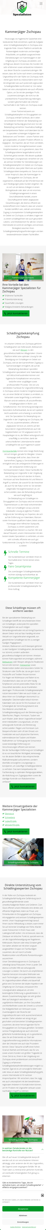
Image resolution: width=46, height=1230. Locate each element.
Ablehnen (23, 1215)
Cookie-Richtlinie (15, 1227)
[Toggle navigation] (41, 3)
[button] (42, 1195)
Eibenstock (9, 813)
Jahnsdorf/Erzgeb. (12, 825)
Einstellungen (23, 1222)
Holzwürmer (25, 665)
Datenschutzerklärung (29, 1227)
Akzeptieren (23, 1209)
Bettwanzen (7, 662)
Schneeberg (10, 817)
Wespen (24, 350)
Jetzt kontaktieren (17, 313)
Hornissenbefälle (10, 451)
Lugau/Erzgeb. (11, 821)
